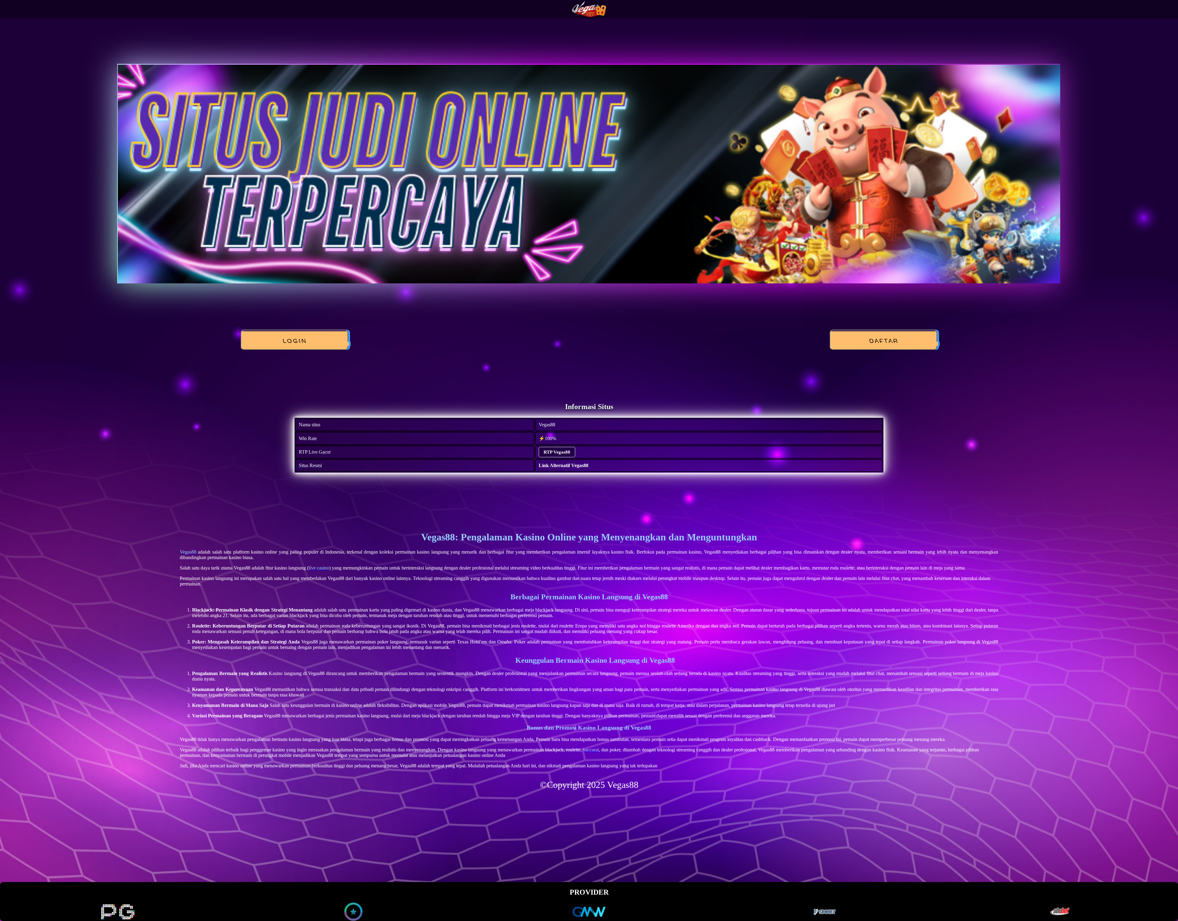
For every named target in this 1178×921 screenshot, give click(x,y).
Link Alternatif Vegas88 (563, 465)
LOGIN (294, 341)
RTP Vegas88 (557, 452)
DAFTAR (883, 341)
